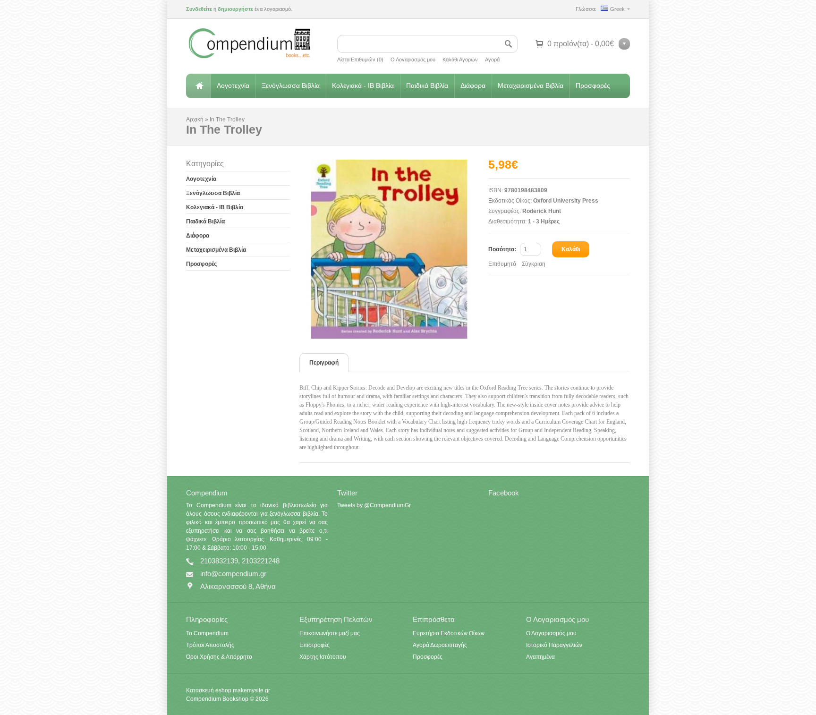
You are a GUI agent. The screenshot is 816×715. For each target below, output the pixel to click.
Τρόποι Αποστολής (210, 645)
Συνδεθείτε (199, 9)
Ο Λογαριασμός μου (413, 59)
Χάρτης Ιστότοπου (322, 657)
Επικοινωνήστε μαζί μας (329, 633)
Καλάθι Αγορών (460, 59)
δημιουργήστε (235, 9)
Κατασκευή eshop (208, 690)
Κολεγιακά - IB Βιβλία (363, 85)
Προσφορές (593, 85)
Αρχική (198, 86)
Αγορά (492, 59)
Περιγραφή (324, 362)
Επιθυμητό (502, 264)
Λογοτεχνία (233, 85)
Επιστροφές (314, 645)
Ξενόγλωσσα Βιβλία (291, 85)
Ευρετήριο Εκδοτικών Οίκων (448, 633)
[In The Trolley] (393, 249)
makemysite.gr (251, 690)
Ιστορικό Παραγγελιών (554, 645)
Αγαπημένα (540, 657)
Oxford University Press (565, 200)
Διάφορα (472, 85)
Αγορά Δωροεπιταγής (440, 645)
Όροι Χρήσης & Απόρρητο (219, 657)
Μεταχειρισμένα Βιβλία (530, 85)
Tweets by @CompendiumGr (374, 505)
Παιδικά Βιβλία (427, 85)
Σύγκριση (533, 264)
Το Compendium (207, 633)
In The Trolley (227, 119)
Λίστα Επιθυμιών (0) (360, 59)
